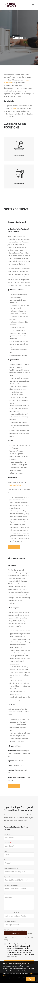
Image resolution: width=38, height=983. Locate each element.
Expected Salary (9, 877)
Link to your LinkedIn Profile (12, 913)
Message (6, 894)
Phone (6, 860)
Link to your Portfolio (10, 921)
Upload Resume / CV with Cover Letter (14, 930)
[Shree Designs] (10, 5)
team (14, 108)
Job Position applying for (11, 868)
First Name (7, 834)
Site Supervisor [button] (19, 183)
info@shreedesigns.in (15, 485)
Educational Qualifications (11, 885)
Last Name (7, 843)
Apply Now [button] (13, 547)
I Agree (30, 979)
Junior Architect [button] (19, 156)
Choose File (15, 933)
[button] (33, 5)
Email (6, 851)
